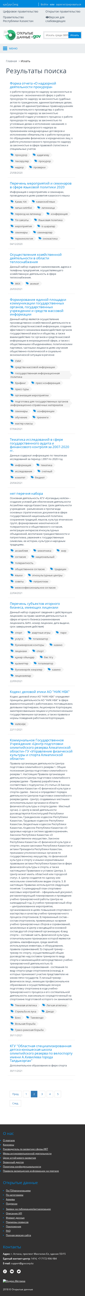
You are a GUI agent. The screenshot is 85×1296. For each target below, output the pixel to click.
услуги (19, 639)
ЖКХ (17, 283)
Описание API (14, 1213)
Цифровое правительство (20, 11)
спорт (18, 632)
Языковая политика (50, 220)
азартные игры (41, 632)
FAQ (8, 1230)
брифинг (20, 383)
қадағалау (43, 155)
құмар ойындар (24, 657)
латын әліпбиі (23, 208)
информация (23, 465)
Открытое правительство (62, 11)
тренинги (42, 417)
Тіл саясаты (22, 220)
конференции (45, 411)
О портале (9, 1140)
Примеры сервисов (17, 1222)
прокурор (21, 155)
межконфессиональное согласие (35, 587)
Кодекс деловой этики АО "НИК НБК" (40, 691)
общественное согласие (30, 569)
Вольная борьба (25, 1024)
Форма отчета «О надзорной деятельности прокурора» (33, 85)
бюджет (40, 477)
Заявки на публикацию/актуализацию (28, 1209)
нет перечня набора (26, 493)
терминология (24, 238)
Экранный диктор (13, 1162)
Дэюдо (50, 1011)
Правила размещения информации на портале (31, 1171)
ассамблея (21, 550)
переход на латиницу (28, 214)
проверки (39, 167)
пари (63, 632)
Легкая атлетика (56, 1005)
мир (63, 550)
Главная (11, 61)
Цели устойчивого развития (19, 1157)
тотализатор (40, 639)
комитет (20, 477)
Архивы (10, 1199)
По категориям (14, 1195)
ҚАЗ (5, 4)
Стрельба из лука (25, 1011)
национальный (45, 557)
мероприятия (23, 226)
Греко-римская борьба (29, 1030)
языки (19, 575)
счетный (47, 471)
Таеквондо (36, 1017)
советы (19, 581)
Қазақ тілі (20, 201)
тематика (46, 465)
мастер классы (24, 423)
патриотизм (40, 581)
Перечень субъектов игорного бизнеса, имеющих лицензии (35, 605)
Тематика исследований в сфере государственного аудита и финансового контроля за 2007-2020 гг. (39, 445)
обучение (21, 417)
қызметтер (21, 663)
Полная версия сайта (18, 1235)
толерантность (24, 563)
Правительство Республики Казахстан (18, 19)
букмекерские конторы (29, 645)
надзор (19, 167)
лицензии (21, 651)
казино (58, 645)
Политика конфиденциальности (22, 1166)
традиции (60, 569)
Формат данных (15, 1217)
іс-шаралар (48, 226)
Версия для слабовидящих (55, 19)
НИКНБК (20, 724)
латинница (48, 208)
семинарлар (44, 232)
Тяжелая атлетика (26, 1005)
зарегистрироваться (68, 4)
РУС (10, 4)
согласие (20, 557)
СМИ (18, 361)
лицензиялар (23, 675)
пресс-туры (22, 389)
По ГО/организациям (18, 1190)
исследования (23, 471)
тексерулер (22, 161)
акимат (34, 283)
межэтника (44, 550)
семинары (21, 232)
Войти (44, 4)
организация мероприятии (32, 395)
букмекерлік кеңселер (28, 669)
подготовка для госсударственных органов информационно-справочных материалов (39, 403)
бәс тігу (48, 657)
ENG (16, 4)
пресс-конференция (48, 383)
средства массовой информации (35, 367)
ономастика (50, 238)
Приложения (13, 1226)
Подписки (11, 1203)
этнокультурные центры (47, 575)
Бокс (18, 1017)
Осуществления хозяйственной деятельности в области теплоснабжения (36, 258)
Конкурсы (8, 1144)
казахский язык (45, 201)
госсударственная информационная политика (35, 375)
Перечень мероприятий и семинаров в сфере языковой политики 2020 (41, 185)
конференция (59, 214)
